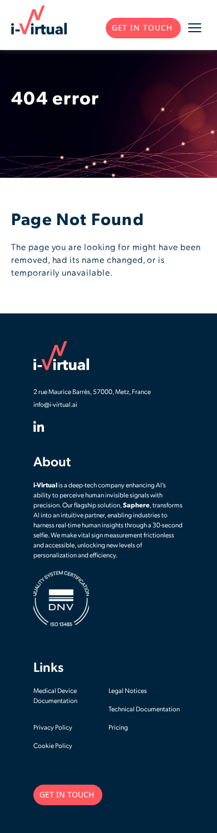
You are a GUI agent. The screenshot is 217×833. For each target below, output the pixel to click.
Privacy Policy (52, 728)
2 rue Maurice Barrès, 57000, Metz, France (92, 392)
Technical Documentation (144, 709)
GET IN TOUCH (142, 27)
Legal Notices (127, 691)
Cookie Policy (52, 746)
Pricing (118, 728)
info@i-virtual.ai (55, 405)
